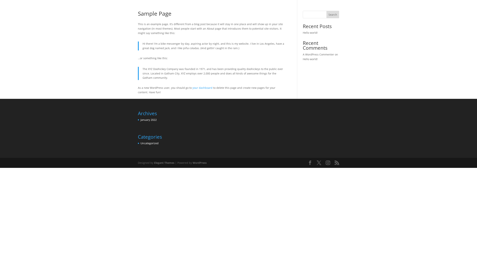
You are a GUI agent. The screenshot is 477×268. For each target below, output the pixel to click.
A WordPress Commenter (318, 54)
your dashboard (202, 88)
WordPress (200, 163)
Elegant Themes (164, 163)
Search (332, 14)
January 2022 (148, 120)
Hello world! (310, 32)
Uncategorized (149, 143)
